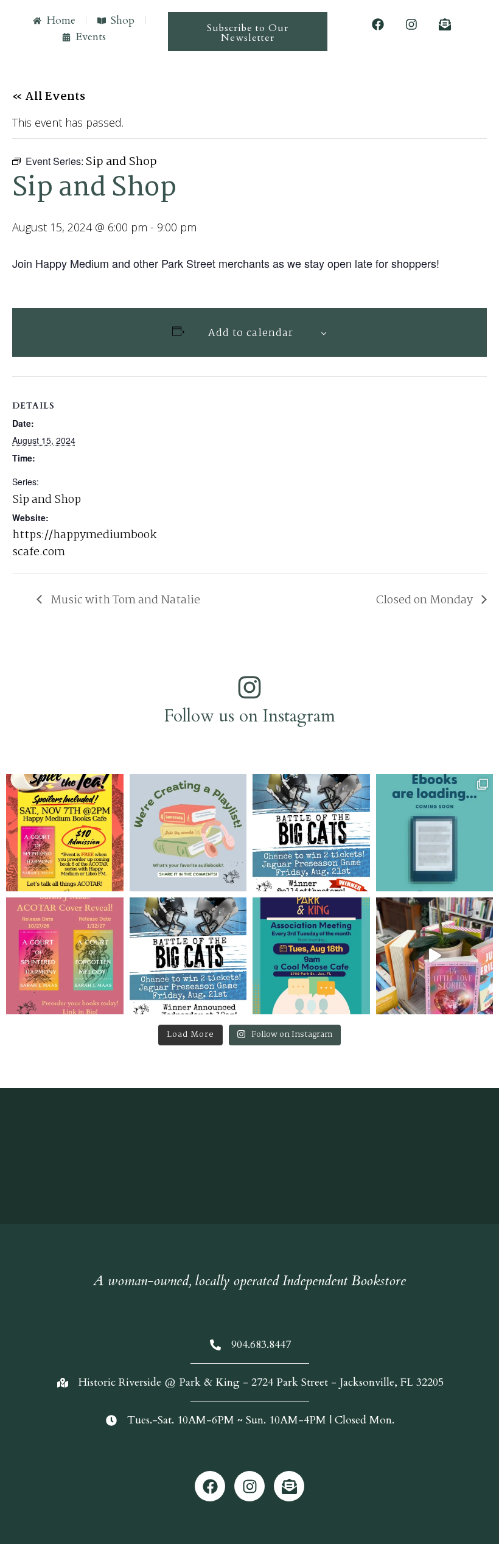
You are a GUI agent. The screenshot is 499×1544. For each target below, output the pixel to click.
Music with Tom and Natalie (124, 600)
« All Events (48, 97)
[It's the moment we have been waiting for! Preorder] (65, 956)
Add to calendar (250, 333)
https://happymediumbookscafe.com (84, 543)
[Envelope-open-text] (445, 24)
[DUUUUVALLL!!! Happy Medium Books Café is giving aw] (188, 956)
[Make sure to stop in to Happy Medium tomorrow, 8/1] (435, 956)
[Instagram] (411, 24)
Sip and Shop (46, 500)
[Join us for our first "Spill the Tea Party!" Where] (65, 832)
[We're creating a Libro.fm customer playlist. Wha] (188, 832)
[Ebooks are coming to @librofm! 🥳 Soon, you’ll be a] (435, 832)
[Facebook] (378, 24)
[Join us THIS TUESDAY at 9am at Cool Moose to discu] (311, 956)
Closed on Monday (425, 600)
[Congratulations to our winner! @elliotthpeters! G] (311, 832)
